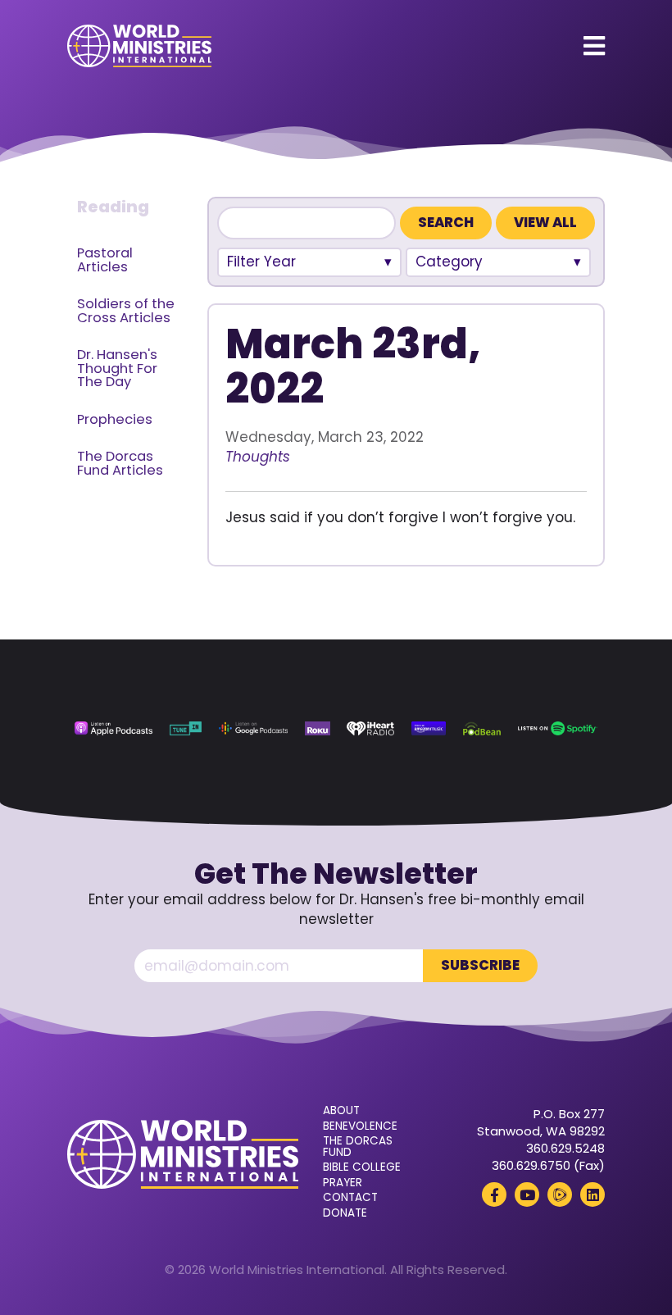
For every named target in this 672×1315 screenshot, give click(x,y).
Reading (113, 206)
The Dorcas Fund (358, 1146)
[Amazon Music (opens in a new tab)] (428, 728)
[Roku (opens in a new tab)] (317, 728)
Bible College (362, 1167)
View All (545, 222)
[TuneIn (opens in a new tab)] (186, 728)
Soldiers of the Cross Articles (126, 310)
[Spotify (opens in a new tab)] (557, 728)
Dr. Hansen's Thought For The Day (117, 368)
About (341, 1111)
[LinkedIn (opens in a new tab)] (592, 1194)
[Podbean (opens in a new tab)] (482, 728)
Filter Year (261, 261)
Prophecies (114, 419)
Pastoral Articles (105, 259)
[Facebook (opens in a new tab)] (494, 1194)
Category (449, 261)
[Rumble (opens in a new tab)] (559, 1194)
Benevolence (360, 1126)
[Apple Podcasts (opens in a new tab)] (113, 728)
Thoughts (257, 456)
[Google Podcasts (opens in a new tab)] (253, 728)
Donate (345, 1213)
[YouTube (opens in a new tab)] (527, 1194)
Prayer (342, 1183)
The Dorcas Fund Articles (120, 463)
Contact (350, 1198)
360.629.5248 (565, 1148)
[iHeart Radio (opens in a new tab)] (370, 728)
